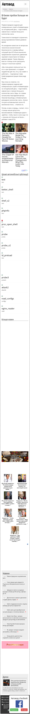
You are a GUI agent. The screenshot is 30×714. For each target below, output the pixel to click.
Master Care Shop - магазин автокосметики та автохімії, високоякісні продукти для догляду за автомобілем (15, 617)
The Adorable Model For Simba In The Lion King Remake (20, 137)
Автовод (8, 4)
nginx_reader (8, 308)
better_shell (7, 189)
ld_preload (7, 255)
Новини (11, 9)
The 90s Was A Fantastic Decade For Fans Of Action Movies (8, 137)
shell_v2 (5, 201)
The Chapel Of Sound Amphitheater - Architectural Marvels (8, 158)
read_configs (8, 299)
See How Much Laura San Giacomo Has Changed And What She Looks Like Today (21, 160)
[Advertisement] (15, 386)
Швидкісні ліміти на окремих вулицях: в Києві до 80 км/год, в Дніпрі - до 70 (14, 591)
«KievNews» (16, 21)
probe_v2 (6, 245)
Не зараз (24, 710)
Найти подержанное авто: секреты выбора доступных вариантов (15, 604)
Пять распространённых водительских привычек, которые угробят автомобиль (18, 683)
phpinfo (5, 211)
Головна (5, 9)
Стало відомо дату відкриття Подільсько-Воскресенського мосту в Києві (14, 583)
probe (5, 234)
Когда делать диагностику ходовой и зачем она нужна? (12, 636)
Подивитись (14, 710)
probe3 (5, 277)
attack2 (5, 287)
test (3, 179)
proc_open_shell (10, 224)
